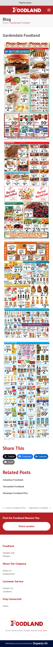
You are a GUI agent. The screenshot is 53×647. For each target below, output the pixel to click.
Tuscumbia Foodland (13, 486)
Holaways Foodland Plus (15, 493)
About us (7, 570)
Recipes (6, 556)
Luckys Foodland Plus (14, 508)
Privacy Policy (42, 631)
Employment (9, 573)
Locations (7, 591)
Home (5, 22)
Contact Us (8, 588)
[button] (48, 10)
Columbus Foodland (13, 479)
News (5, 606)
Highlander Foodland (38, 508)
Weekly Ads (9, 552)
